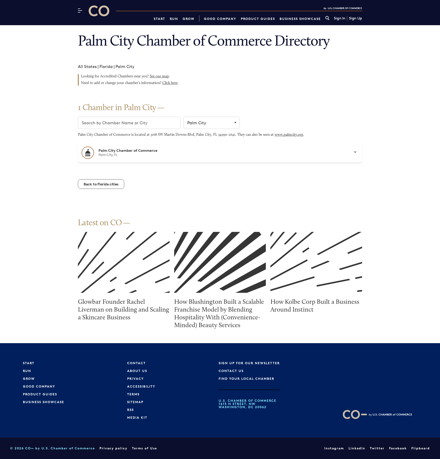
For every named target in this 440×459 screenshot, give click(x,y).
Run (174, 19)
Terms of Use (144, 448)
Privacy (135, 378)
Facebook (398, 448)
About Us (137, 371)
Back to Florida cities (101, 184)
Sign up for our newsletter (249, 363)
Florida (106, 66)
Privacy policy (113, 448)
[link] (327, 18)
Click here (170, 83)
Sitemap (135, 402)
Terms (133, 394)
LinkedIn (357, 448)
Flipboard (420, 448)
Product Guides (258, 19)
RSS (130, 410)
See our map (159, 76)
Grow (189, 19)
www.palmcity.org (289, 135)
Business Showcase (300, 19)
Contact (136, 363)
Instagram (334, 448)
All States (87, 66)
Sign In (339, 18)
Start (159, 19)
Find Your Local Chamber (246, 378)
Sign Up (355, 18)
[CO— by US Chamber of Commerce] (99, 10)
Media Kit (137, 417)
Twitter (377, 448)
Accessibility (141, 386)
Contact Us (231, 371)
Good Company (220, 19)
